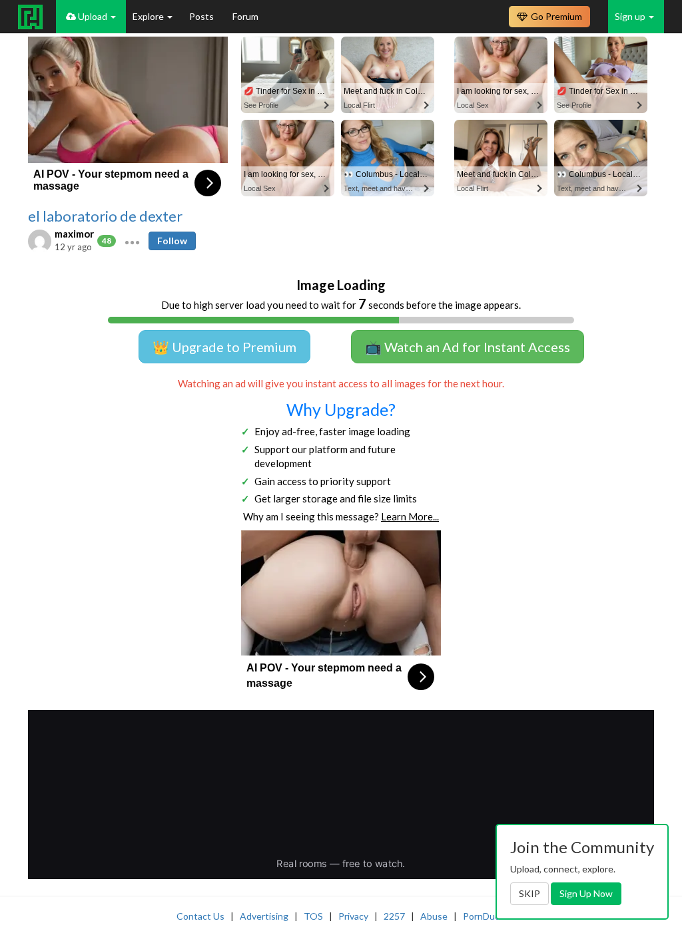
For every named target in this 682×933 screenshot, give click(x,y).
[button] (132, 241)
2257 (394, 916)
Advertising (264, 916)
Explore (149, 16)
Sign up (631, 16)
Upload (92, 16)
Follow (172, 240)
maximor (74, 234)
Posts (202, 16)
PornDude (484, 916)
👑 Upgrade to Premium (224, 347)
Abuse (434, 916)
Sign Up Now (586, 893)
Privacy (353, 916)
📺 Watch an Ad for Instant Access (467, 347)
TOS (313, 916)
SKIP (529, 893)
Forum (245, 16)
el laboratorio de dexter (105, 216)
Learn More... (410, 516)
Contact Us (200, 916)
